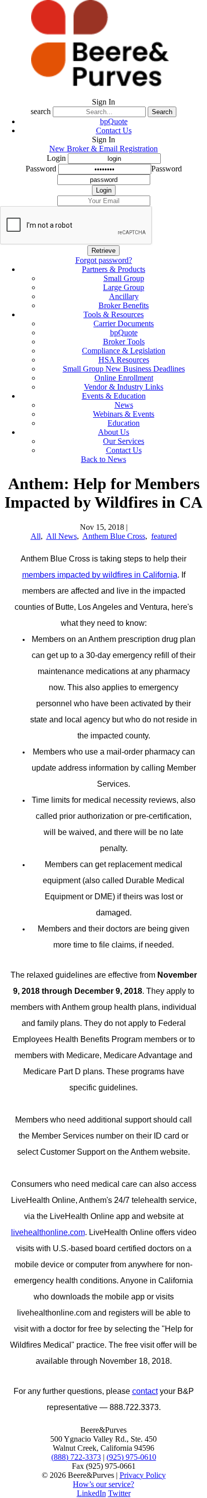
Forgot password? (103, 260)
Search (162, 112)
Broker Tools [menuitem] (124, 341)
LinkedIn (91, 1493)
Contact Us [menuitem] (124, 450)
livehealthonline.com (48, 1232)
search (41, 111)
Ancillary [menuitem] (124, 296)
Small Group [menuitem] (124, 278)
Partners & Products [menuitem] (113, 269)
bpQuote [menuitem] (124, 332)
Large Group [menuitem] (123, 287)
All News (61, 536)
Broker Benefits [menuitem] (123, 305)
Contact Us (114, 130)
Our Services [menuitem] (123, 441)
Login (56, 158)
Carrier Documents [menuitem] (123, 323)
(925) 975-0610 (131, 1457)
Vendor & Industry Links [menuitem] (123, 387)
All (36, 536)
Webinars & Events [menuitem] (123, 414)
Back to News (103, 459)
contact (145, 1391)
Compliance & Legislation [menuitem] (123, 350)
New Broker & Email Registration (103, 148)
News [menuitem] (124, 405)
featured (164, 536)
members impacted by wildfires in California (99, 575)
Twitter (119, 1493)
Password (41, 168)
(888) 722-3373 (76, 1457)
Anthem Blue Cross (113, 536)
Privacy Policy (143, 1475)
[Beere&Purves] (103, 92)
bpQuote (114, 121)
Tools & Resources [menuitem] (113, 314)
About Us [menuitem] (113, 432)
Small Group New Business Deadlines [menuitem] (124, 368)
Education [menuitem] (124, 423)
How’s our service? (103, 1484)
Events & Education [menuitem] (114, 396)
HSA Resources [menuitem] (123, 359)
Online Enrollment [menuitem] (123, 377)
